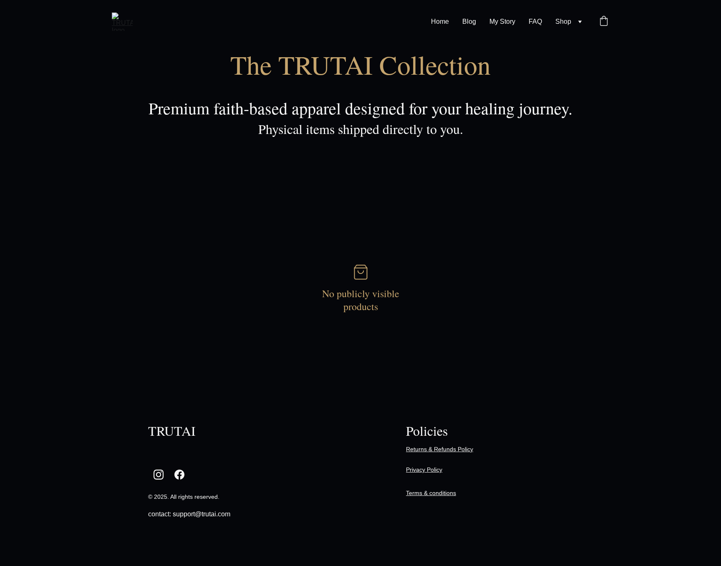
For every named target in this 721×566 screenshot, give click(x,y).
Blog (469, 21)
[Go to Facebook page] (179, 475)
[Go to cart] (603, 21)
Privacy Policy (424, 469)
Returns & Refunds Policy (439, 449)
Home (440, 21)
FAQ (535, 21)
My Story (502, 21)
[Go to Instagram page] (159, 475)
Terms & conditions (431, 493)
